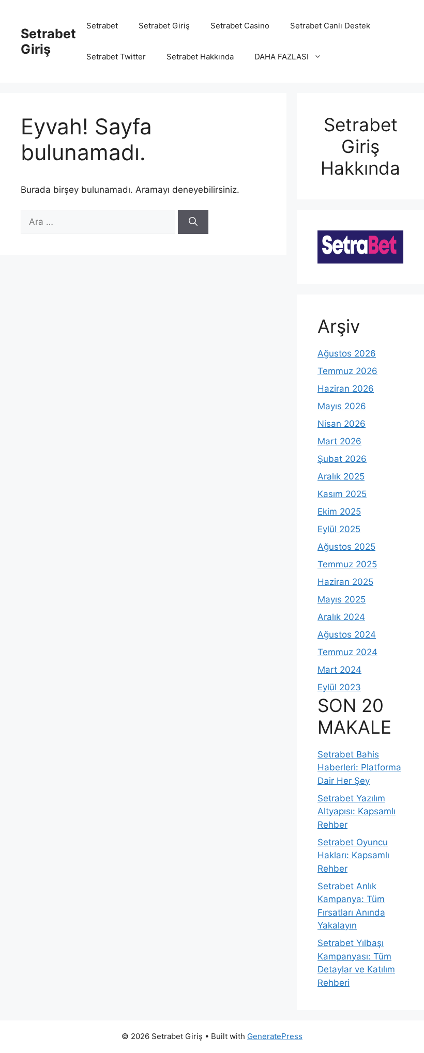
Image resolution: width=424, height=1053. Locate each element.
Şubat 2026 (342, 459)
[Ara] (193, 222)
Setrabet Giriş (48, 41)
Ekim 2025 (339, 511)
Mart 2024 (339, 669)
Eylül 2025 (338, 529)
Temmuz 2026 (347, 371)
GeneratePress (274, 1036)
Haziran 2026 (345, 388)
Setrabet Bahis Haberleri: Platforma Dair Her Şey (359, 767)
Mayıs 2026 (341, 406)
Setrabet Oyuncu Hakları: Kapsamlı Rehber (353, 855)
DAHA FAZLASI (281, 56)
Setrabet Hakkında (200, 56)
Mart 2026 (339, 441)
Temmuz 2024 (347, 652)
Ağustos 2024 (346, 634)
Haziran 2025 (345, 582)
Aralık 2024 (341, 617)
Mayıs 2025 (341, 599)
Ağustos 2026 (346, 353)
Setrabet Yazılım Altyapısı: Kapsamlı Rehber (356, 811)
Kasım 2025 (342, 494)
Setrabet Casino (239, 25)
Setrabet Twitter (116, 56)
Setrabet (102, 25)
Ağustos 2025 (346, 546)
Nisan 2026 (341, 424)
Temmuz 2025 (347, 564)
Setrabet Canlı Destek (330, 25)
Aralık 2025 (341, 476)
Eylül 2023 (339, 687)
